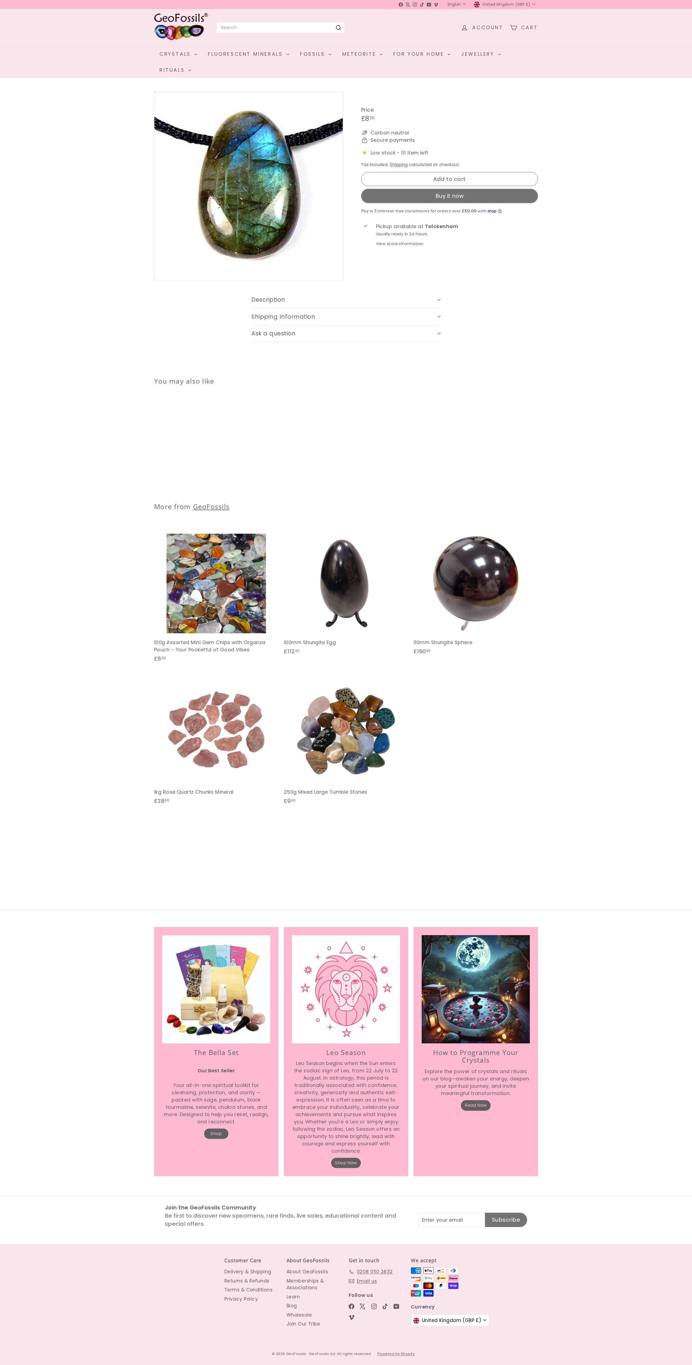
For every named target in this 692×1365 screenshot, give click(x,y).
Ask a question (273, 333)
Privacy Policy (241, 1299)
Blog (292, 1306)
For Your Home (419, 54)
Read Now (476, 1105)
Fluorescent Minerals (246, 54)
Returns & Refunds (247, 1281)
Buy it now (449, 196)
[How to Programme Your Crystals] (476, 989)
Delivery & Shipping (247, 1271)
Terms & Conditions (248, 1290)
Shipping (399, 165)
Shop (216, 1133)
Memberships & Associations (305, 1284)
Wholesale (299, 1315)
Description (268, 300)
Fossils (313, 54)
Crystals (176, 54)
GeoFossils (211, 506)
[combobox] (280, 27)
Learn (293, 1297)
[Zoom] (248, 186)
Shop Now (346, 1163)
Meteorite (360, 54)
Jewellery (479, 54)
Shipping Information (283, 317)
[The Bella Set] (216, 989)
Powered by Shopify (396, 1353)
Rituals (173, 70)
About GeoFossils (307, 1271)
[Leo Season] (346, 989)
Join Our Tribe (303, 1324)
